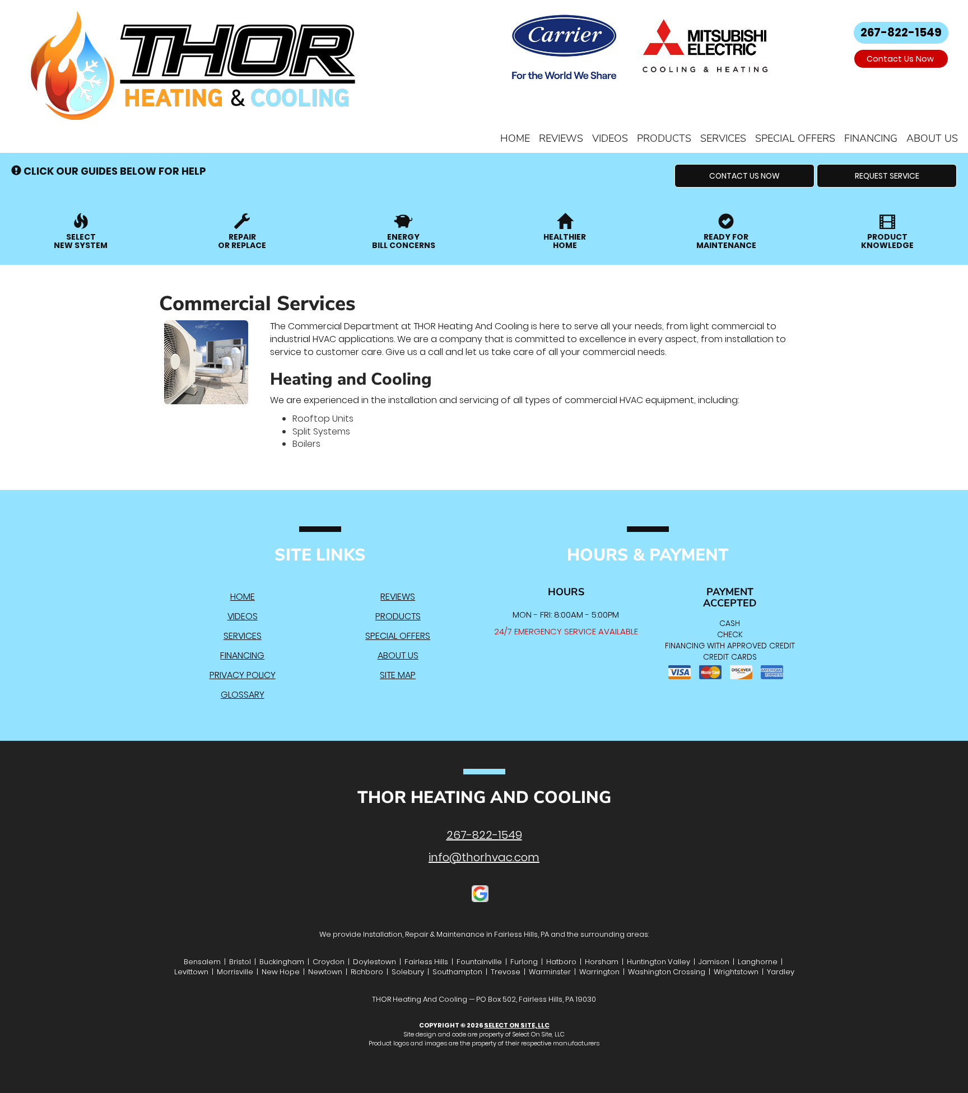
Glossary (242, 694)
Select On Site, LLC (517, 1025)
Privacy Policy (243, 675)
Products (664, 138)
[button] (744, 176)
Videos (610, 138)
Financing (870, 138)
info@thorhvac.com (484, 857)
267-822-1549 (484, 835)
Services (723, 138)
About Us (932, 138)
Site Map (398, 675)
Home (515, 138)
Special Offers (795, 138)
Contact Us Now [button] (901, 58)
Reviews (561, 138)
